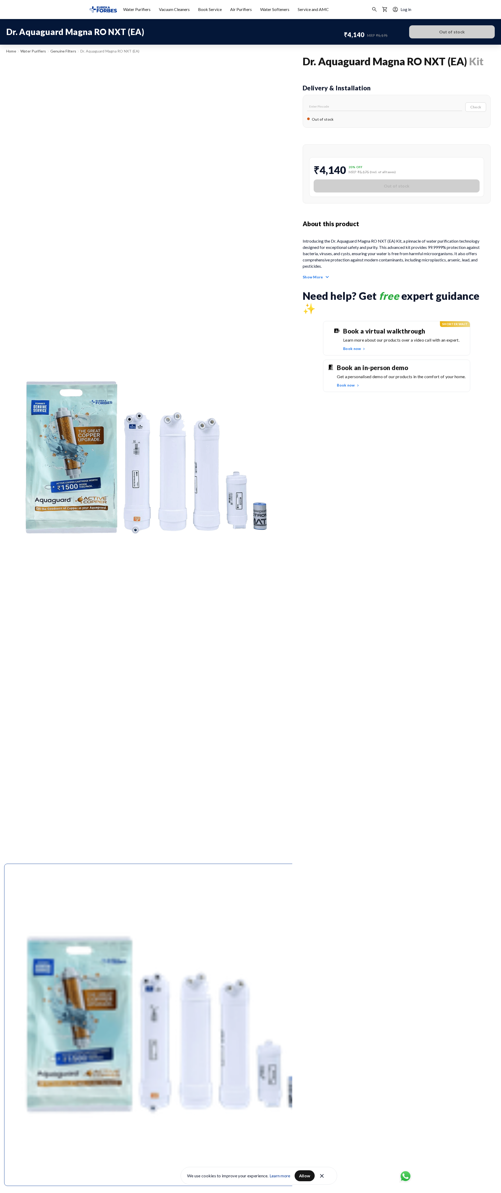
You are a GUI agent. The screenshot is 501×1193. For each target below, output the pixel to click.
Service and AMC (313, 9)
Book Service (210, 9)
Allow (305, 1175)
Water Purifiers (137, 9)
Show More (313, 277)
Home (11, 51)
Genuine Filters (63, 51)
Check (475, 107)
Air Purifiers (241, 9)
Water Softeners (274, 9)
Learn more (280, 1175)
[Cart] (385, 9)
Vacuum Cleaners (174, 9)
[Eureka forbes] (103, 9)
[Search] (374, 9)
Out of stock (452, 31)
